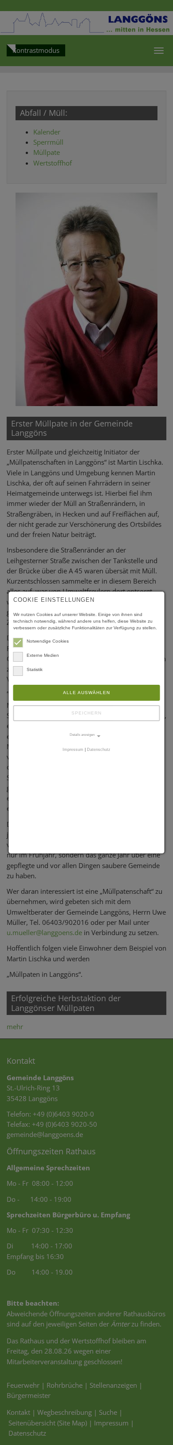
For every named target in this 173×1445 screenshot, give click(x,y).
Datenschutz (98, 749)
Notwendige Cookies (48, 641)
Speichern (86, 713)
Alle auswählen (86, 692)
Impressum (73, 749)
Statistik (35, 669)
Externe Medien (43, 655)
